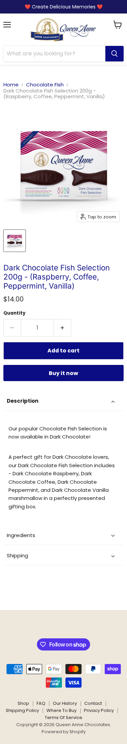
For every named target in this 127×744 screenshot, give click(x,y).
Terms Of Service (63, 717)
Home (11, 84)
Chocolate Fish (45, 84)
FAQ (41, 703)
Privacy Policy (99, 710)
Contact (93, 703)
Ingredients (21, 535)
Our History (65, 703)
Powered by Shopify (64, 731)
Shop (23, 703)
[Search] (114, 53)
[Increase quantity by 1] (62, 328)
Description (22, 400)
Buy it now (63, 373)
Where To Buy (61, 710)
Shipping (17, 555)
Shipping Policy (22, 710)
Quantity (14, 313)
